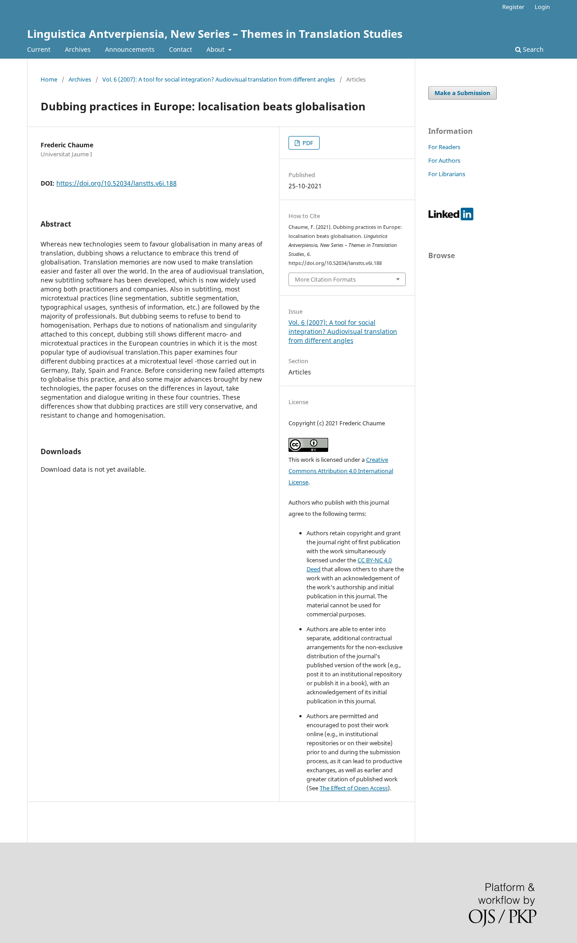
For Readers (444, 147)
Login (542, 7)
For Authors (444, 160)
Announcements (130, 49)
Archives (78, 49)
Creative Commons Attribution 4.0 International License (340, 471)
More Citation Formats (325, 279)
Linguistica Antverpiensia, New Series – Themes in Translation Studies (215, 33)
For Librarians (446, 174)
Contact (180, 49)
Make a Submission (462, 93)
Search (532, 49)
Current (38, 49)
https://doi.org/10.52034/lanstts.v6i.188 (116, 183)
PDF (307, 143)
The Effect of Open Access (354, 788)
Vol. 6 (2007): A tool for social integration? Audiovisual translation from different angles (218, 79)
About (216, 49)
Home (49, 79)
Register (513, 7)
